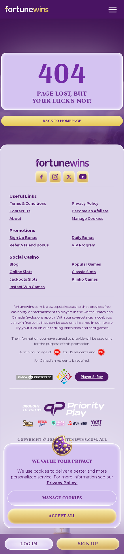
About (15, 218)
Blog (14, 264)
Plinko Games (85, 279)
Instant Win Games (27, 287)
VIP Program (83, 245)
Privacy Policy (85, 203)
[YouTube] (83, 177)
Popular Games (86, 264)
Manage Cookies (87, 218)
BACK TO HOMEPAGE (62, 120)
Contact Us (20, 211)
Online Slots (21, 272)
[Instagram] (55, 177)
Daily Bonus (83, 237)
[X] (69, 177)
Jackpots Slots (23, 279)
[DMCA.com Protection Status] (34, 377)
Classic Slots (84, 272)
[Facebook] (41, 177)
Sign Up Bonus (23, 237)
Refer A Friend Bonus (29, 245)
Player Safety (92, 376)
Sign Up (88, 543)
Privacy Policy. (62, 482)
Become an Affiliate (90, 211)
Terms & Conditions (28, 203)
